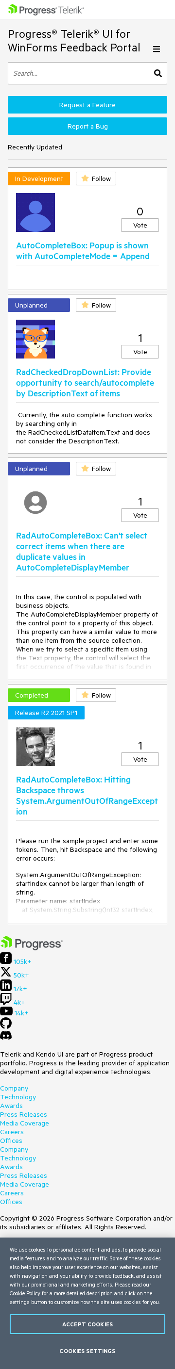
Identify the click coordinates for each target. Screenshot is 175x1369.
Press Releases (23, 1114)
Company (14, 1088)
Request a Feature (87, 104)
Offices (11, 1140)
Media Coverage (24, 1123)
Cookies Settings (87, 1350)
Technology (18, 1096)
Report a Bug (88, 126)
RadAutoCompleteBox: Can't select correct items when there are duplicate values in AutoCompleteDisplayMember (81, 551)
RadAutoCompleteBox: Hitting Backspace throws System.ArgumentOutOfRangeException (87, 795)
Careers (12, 1131)
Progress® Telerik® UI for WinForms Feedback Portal (74, 40)
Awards (11, 1105)
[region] (87, 1303)
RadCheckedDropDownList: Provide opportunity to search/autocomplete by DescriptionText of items (85, 382)
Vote (140, 225)
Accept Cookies (87, 1324)
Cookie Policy (25, 1293)
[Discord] (6, 1037)
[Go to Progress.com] (31, 948)
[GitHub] (6, 1026)
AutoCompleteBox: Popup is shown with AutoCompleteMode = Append (83, 250)
